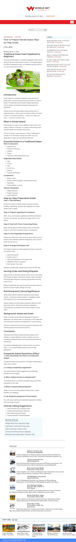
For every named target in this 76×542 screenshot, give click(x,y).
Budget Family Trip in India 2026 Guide (17, 423)
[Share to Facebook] (10, 47)
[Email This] (4, 47)
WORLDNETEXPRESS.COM (18, 540)
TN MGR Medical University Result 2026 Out (36, 477)
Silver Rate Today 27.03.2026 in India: (23, 534)
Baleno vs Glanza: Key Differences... (53, 534)
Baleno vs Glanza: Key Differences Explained (35, 451)
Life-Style (18, 37)
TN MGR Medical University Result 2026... (37, 534)
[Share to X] (8, 47)
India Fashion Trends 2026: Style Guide (17, 426)
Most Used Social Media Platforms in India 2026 (35, 468)
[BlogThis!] (6, 47)
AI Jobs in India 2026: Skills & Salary (69, 534)
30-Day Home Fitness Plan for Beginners (18, 432)
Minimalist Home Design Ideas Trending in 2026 (20, 434)
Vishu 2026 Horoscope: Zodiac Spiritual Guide (56, 70)
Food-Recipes (8, 37)
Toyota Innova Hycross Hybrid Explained (35, 460)
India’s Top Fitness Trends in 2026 (16, 429)
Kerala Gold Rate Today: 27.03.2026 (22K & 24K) (35, 496)
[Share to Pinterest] (12, 47)
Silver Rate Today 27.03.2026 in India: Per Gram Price (35, 505)
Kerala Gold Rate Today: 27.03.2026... (8, 534)
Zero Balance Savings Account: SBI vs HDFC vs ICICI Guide (35, 486)
